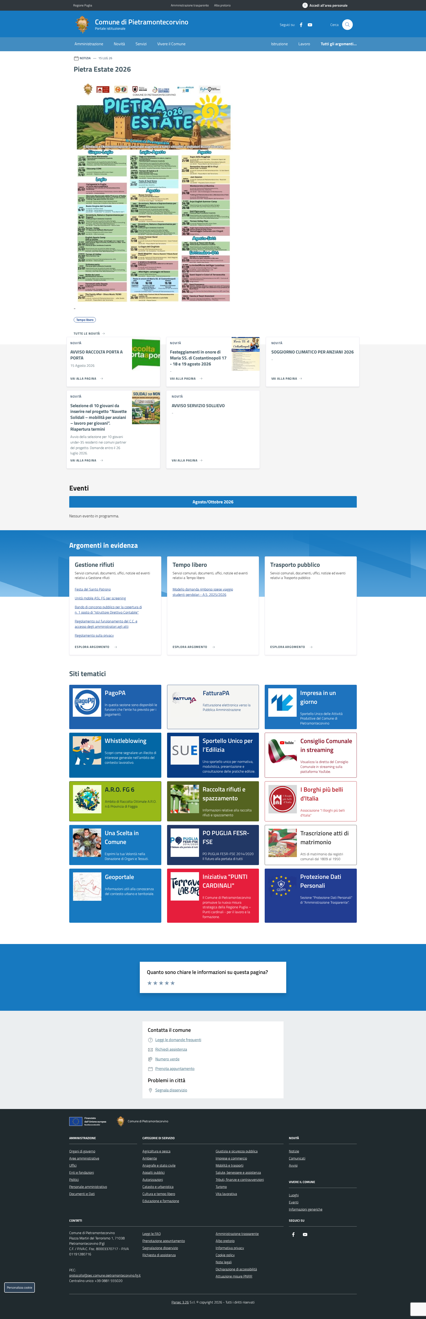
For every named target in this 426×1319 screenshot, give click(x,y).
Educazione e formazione (160, 1200)
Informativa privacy (230, 1247)
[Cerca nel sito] (347, 24)
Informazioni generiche (305, 1209)
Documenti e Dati (82, 1193)
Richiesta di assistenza (159, 1255)
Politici (74, 1179)
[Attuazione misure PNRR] (89, 1122)
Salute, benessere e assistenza (238, 1172)
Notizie (294, 1151)
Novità (119, 44)
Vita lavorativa (226, 1193)
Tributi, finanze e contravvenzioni (240, 1179)
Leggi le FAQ (151, 1233)
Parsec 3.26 (180, 1302)
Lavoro (304, 44)
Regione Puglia (82, 5)
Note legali (224, 1262)
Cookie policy (225, 1255)
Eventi (293, 1202)
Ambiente (149, 1158)
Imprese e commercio (231, 1158)
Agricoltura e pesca (156, 1151)
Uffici (73, 1165)
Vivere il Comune (171, 44)
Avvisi (293, 1165)
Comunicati (297, 1158)
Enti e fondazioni (81, 1172)
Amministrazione (89, 44)
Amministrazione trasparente (190, 5)
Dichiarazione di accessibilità (236, 1269)
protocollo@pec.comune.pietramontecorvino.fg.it (105, 1275)
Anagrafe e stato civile (159, 1165)
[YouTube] (308, 24)
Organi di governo (82, 1151)
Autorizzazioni (152, 1179)
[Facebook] (299, 24)
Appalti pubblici (153, 1172)
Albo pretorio (222, 5)
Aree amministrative (84, 1158)
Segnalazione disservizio (160, 1247)
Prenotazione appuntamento (163, 1240)
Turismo (221, 1186)
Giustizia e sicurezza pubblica (237, 1151)
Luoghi (294, 1195)
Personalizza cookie (19, 1287)
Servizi (141, 44)
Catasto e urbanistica (158, 1186)
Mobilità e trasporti (229, 1165)
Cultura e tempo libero (158, 1193)
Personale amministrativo (88, 1186)
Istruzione (279, 44)
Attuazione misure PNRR (234, 1276)
